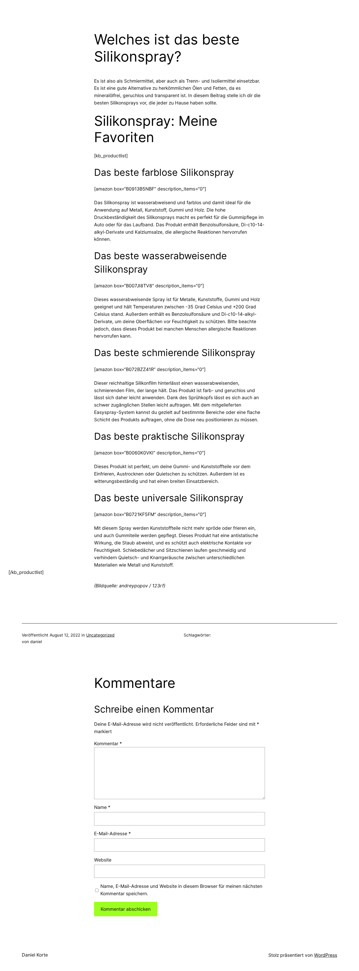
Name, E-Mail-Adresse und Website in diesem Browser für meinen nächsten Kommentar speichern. (181, 889)
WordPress (325, 955)
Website (102, 860)
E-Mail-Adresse (112, 833)
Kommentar (108, 743)
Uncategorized (100, 635)
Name (102, 807)
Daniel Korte (35, 955)
